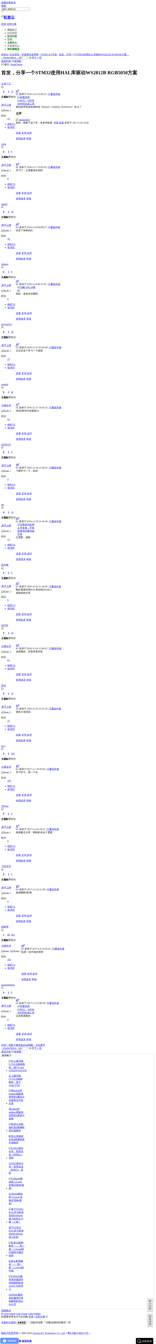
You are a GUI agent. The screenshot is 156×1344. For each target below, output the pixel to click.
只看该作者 (54, 94)
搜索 (3, 6)
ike (2, 504)
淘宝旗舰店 (13, 49)
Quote (24, 1313)
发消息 (11, 127)
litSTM (4, 625)
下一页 (38, 57)
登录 (3, 24)
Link (18, 1313)
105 (13, 753)
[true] (2, 11)
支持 (24, 133)
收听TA (11, 124)
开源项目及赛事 (30, 54)
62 (12, 392)
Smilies (37, 1313)
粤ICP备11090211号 (78, 1333)
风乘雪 (5, 927)
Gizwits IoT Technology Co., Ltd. (48, 1333)
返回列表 (6, 61)
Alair (3, 144)
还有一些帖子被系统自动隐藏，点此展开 (23, 1045)
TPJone (5, 806)
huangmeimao (8, 985)
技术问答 (12, 36)
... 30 (18, 57)
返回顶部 (150, 1320)
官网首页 (11, 2)
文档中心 (12, 42)
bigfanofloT (24, 120)
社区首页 (12, 33)
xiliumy (5, 264)
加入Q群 (150, 1305)
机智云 (5, 54)
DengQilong (16, 64)
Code (30, 1313)
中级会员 (6, 945)
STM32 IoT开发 (49, 54)
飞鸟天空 (6, 866)
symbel (4, 384)
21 (12, 693)
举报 (28, 138)
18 (12, 211)
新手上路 (6, 105)
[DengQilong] (2, 64)
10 (14, 57)
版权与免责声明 (9, 1333)
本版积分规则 (8, 1322)
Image (13, 1313)
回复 (61, 122)
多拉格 (5, 565)
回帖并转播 (36, 1322)
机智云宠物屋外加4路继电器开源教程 (17, 1139)
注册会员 (6, 405)
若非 (3, 685)
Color (6, 1313)
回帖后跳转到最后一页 (58, 1322)
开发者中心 (13, 45)
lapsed (4, 204)
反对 (29, 133)
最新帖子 (12, 29)
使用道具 (21, 138)
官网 (9, 39)
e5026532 (6, 444)
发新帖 (17, 61)
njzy (3, 746)
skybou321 (6, 324)
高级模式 (6, 1310)
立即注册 (11, 24)
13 (12, 512)
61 (12, 633)
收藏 (3, 2)
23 (12, 91)
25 (12, 332)
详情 (56, 122)
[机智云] (8, 17)
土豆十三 (6, 83)
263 (13, 934)
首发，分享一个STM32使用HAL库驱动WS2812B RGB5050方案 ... (94, 54)
